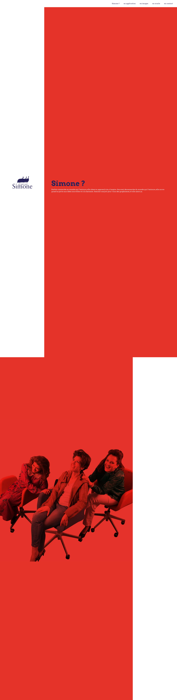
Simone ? (116, 4)
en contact (168, 4)
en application (130, 4)
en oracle (156, 4)
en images (144, 4)
